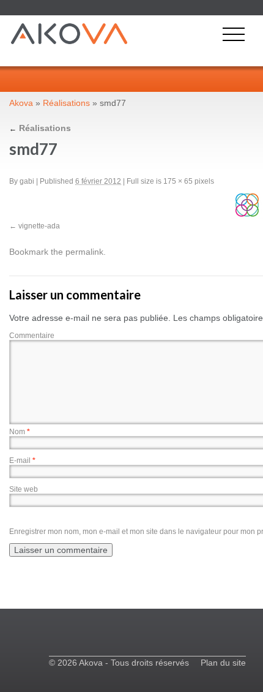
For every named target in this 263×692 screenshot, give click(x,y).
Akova (21, 103)
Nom (19, 431)
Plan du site (223, 663)
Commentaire (31, 335)
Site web (23, 489)
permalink (84, 252)
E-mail (22, 460)
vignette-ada (39, 226)
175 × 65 (178, 181)
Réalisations (66, 103)
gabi (27, 181)
